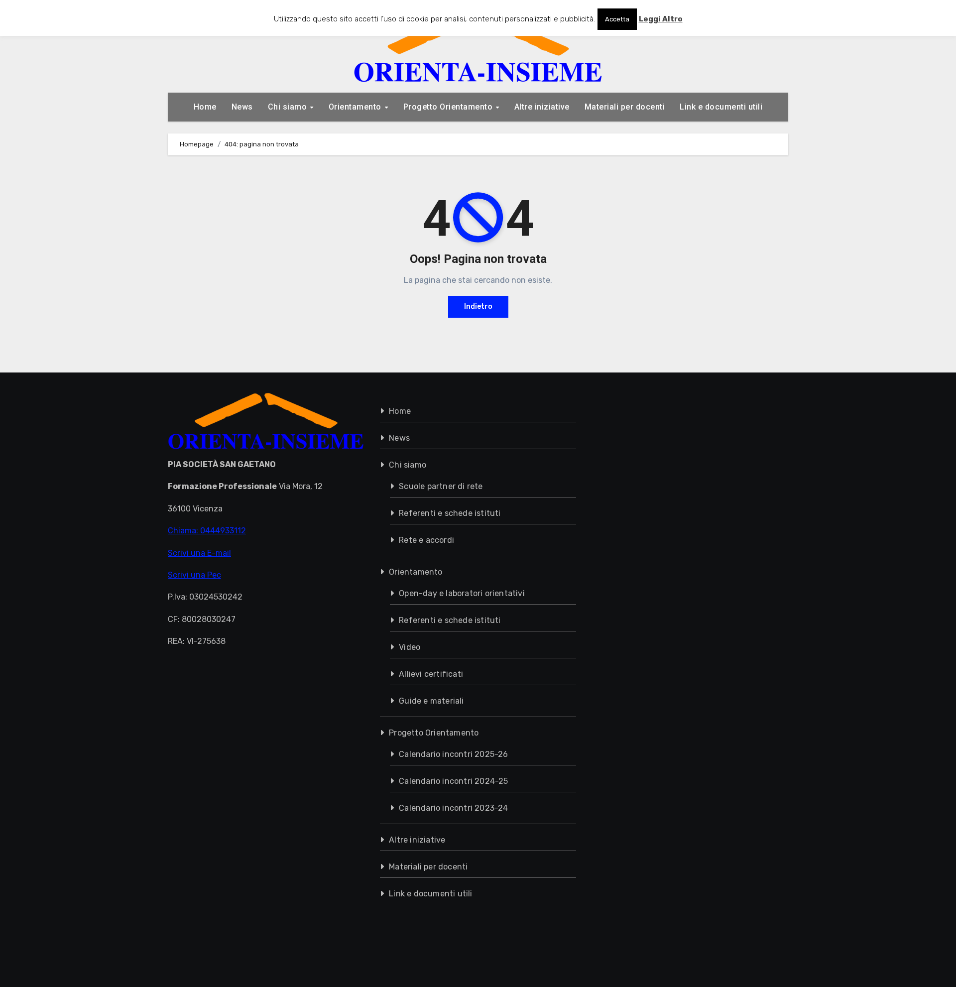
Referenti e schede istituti (449, 513)
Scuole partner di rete (440, 486)
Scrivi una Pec (194, 575)
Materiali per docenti (625, 107)
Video (409, 647)
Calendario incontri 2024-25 (453, 781)
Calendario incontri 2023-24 (453, 808)
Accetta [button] (617, 19)
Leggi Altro (661, 18)
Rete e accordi (426, 540)
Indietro (478, 306)
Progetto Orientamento (449, 107)
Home (205, 107)
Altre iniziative (542, 107)
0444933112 (223, 530)
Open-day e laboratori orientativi (462, 593)
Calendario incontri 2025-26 (453, 754)
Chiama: (184, 530)
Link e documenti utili (721, 107)
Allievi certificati (431, 674)
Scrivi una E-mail (199, 552)
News (242, 107)
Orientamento (356, 107)
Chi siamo (288, 107)
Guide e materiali (431, 701)
